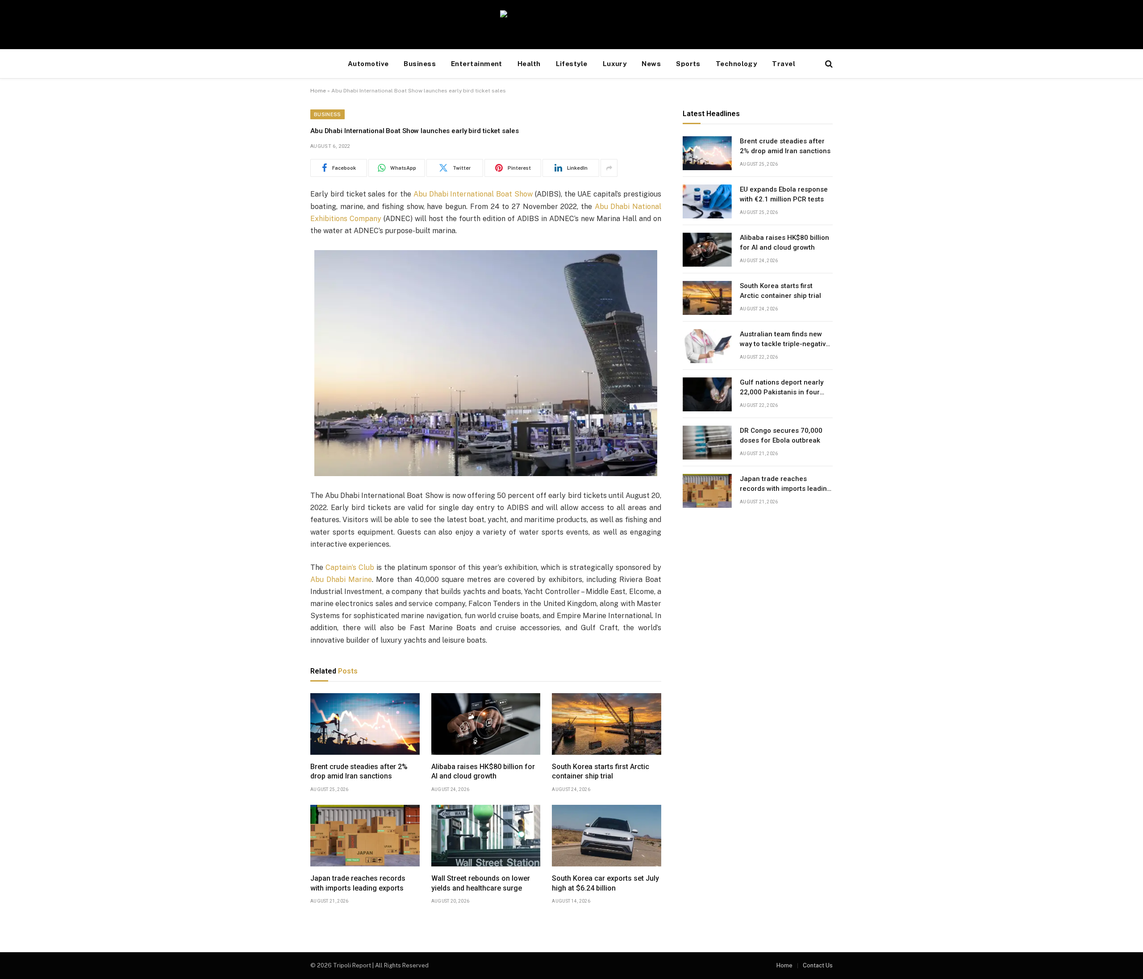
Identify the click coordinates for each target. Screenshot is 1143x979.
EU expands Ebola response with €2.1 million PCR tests (784, 194)
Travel (783, 63)
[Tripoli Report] (571, 24)
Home (318, 91)
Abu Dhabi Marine (341, 579)
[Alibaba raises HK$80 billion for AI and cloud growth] (486, 724)
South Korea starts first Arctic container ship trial (600, 771)
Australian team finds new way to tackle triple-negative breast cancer (785, 340)
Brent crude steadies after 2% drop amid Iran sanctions (359, 771)
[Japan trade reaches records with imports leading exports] (365, 835)
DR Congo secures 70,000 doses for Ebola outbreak (781, 435)
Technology (736, 63)
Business (420, 63)
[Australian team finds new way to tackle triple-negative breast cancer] (707, 346)
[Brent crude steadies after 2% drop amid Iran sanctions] (365, 724)
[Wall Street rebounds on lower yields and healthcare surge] (486, 835)
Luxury (615, 63)
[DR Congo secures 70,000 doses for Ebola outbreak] (707, 443)
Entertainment (476, 63)
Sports (688, 63)
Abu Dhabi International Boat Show (473, 194)
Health (529, 63)
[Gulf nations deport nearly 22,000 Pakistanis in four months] (707, 394)
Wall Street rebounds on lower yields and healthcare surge (480, 883)
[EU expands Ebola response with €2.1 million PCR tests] (707, 201)
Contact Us (818, 965)
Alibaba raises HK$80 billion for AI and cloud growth (483, 771)
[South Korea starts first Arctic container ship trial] (606, 724)
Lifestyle (572, 63)
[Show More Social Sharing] (609, 168)
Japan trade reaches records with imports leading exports (357, 883)
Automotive (368, 63)
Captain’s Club (349, 567)
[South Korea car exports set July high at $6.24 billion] (606, 835)
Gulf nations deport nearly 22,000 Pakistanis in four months (781, 388)
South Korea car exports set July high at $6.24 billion (605, 883)
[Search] (828, 64)
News (651, 63)
